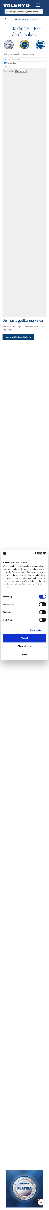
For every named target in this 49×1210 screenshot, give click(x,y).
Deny (24, 654)
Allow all (24, 638)
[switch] (42, 604)
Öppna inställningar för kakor (18, 337)
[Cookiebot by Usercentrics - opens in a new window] (35, 553)
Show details (35, 630)
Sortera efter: (8, 71)
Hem (9, 19)
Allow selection (24, 646)
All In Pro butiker (13, 59)
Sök (39, 22)
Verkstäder (10, 66)
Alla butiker (11, 63)
